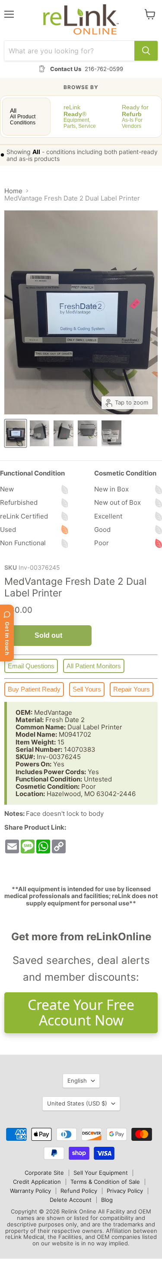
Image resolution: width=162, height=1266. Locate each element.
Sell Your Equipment (100, 1172)
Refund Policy (78, 1190)
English (77, 1080)
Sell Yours (87, 689)
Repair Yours (131, 689)
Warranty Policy (30, 1190)
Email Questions (31, 666)
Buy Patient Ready (34, 689)
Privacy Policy (125, 1190)
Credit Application (37, 1181)
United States (77, 1103)
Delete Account (71, 1199)
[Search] (146, 51)
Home (13, 191)
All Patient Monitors (94, 666)
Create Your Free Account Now (81, 1012)
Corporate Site (44, 1172)
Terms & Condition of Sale (105, 1181)
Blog (107, 1199)
